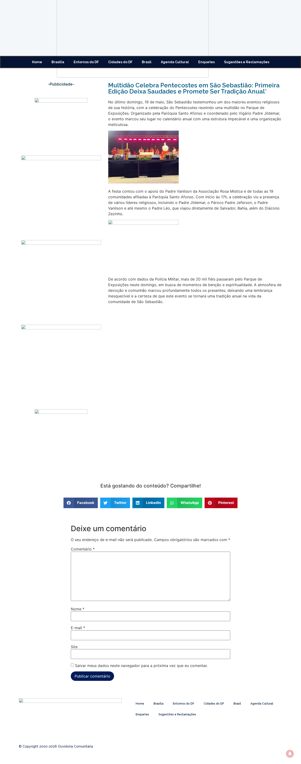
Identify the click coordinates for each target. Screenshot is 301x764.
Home (37, 62)
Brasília (57, 62)
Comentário (83, 549)
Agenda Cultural (175, 62)
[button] (80, 503)
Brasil (146, 62)
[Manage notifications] (290, 753)
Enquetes (206, 62)
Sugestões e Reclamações (246, 62)
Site (74, 647)
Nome (77, 609)
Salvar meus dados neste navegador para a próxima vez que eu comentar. (141, 665)
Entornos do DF (86, 62)
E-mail (78, 628)
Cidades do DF (120, 62)
